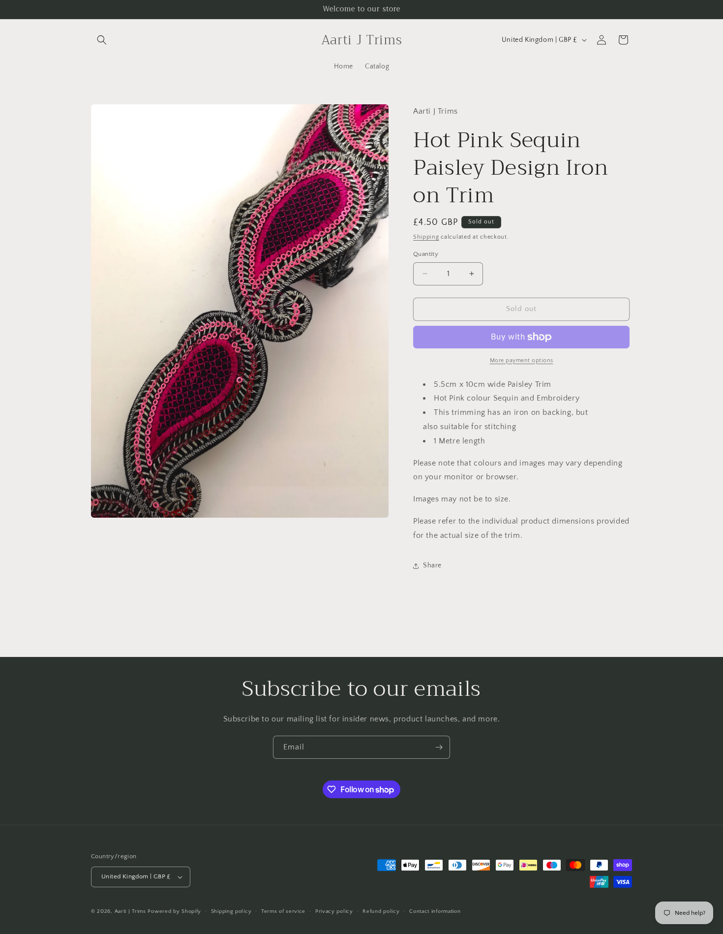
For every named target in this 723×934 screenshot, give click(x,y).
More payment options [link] (521, 360)
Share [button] (432, 565)
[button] (102, 40)
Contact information (434, 911)
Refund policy (380, 911)
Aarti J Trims (130, 911)
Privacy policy (334, 911)
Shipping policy (231, 911)
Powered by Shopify (174, 911)
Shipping (426, 237)
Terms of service (283, 911)
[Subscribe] (439, 747)
